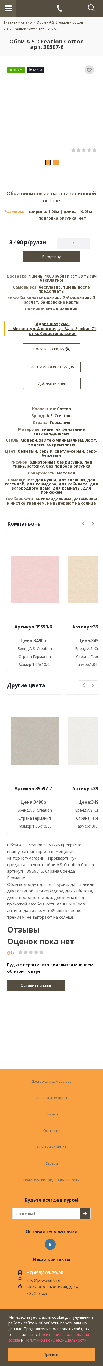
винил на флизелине (63, 429)
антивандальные (51, 433)
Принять (51, 1354)
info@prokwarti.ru (43, 1280)
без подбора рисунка (68, 466)
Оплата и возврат (52, 1097)
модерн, (30, 440)
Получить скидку (49, 348)
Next (92, 524)
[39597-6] (51, 110)
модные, (37, 444)
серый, (47, 451)
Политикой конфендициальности (55, 1340)
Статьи (51, 1163)
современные (61, 444)
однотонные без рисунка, (57, 462)
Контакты (51, 1130)
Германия (60, 422)
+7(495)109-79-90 (45, 1273)
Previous (83, 524)
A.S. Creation (59, 415)
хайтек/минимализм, (62, 440)
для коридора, (42, 484)
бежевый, (28, 451)
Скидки (51, 1114)
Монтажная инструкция (52, 366)
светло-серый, (70, 451)
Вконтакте (50, 1244)
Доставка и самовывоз (51, 1081)
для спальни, (72, 479)
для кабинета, (74, 484)
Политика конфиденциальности (51, 1179)
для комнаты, (67, 488)
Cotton (64, 408)
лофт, (91, 440)
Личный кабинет (51, 1146)
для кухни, (46, 479)
